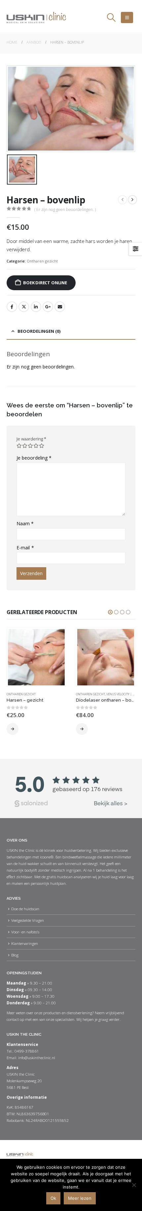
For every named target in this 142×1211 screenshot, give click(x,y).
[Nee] (133, 1185)
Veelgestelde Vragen (27, 920)
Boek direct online (45, 283)
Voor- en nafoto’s (25, 931)
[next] (132, 199)
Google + (48, 306)
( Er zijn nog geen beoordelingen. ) (65, 209)
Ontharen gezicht (42, 261)
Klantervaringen (24, 943)
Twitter (23, 306)
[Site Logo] (36, 17)
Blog (14, 954)
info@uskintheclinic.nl (36, 1057)
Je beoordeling (34, 458)
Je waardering (31, 439)
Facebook (12, 306)
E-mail (25, 547)
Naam (25, 523)
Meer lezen (79, 1198)
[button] (111, 17)
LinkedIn (36, 306)
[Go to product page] (36, 657)
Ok (53, 1198)
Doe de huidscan (25, 908)
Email (59, 306)
